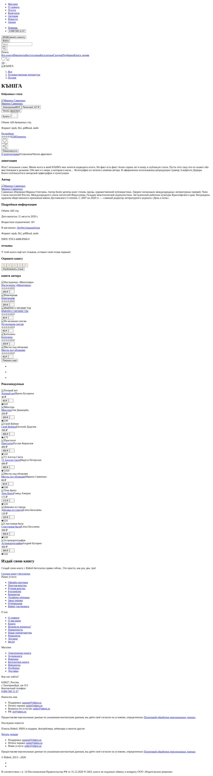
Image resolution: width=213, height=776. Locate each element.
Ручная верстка (16, 588)
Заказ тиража (15, 600)
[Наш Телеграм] (9, 766)
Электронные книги (19, 653)
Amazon (29, 227)
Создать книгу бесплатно (15, 573)
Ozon (37, 227)
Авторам (13, 16)
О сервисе (13, 7)
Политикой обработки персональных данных (170, 717)
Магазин (13, 4)
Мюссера (6, 410)
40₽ (5, 400)
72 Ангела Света (10, 460)
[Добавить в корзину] (14, 115)
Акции (12, 22)
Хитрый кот (8, 393)
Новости (13, 19)
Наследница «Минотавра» (16, 285)
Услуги (12, 10)
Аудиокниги (15, 656)
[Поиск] (4, 48)
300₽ (5, 534)
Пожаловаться (10, 151)
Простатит (7, 443)
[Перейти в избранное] (3, 60)
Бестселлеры (33, 55)
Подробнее (7, 133)
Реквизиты (14, 635)
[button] (106, 48)
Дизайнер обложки (19, 597)
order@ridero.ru (41, 708)
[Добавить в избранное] (4, 140)
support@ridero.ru (31, 702)
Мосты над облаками (13, 350)
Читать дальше (9, 734)
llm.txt (11, 641)
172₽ (5, 500)
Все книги (7, 55)
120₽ (5, 517)
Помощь (12, 27)
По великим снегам (12, 324)
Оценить (21, 136)
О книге (6, 154)
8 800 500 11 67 (9, 691)
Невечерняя (8, 298)
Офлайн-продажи (18, 582)
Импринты (19, 55)
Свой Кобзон (8, 426)
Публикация (15, 603)
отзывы (15, 154)
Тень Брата (7, 493)
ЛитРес (21, 227)
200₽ (5, 292)
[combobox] (106, 44)
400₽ (5, 450)
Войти (6, 40)
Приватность (15, 629)
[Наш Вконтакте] (9, 763)
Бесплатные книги (18, 662)
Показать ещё (10, 360)
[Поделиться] (4, 146)
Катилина (6, 337)
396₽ (5, 434)
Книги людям (81, 55)
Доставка (13, 671)
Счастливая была (11, 526)
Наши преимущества (20, 632)
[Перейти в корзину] (7, 60)
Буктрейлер (14, 591)
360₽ (5, 550)
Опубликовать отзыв (13, 269)
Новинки (13, 659)
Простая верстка (17, 585)
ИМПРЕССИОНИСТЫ (14, 311)
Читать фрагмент (11, 111)
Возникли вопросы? (19, 626)
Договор (13, 638)
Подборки (68, 55)
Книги (11, 623)
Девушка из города (12, 510)
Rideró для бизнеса (18, 606)
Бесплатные (46, 55)
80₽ (5, 318)
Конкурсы (13, 13)
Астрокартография (12, 543)
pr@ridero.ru (19, 711)
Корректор (14, 594)
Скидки (57, 55)
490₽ (5, 467)
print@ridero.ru (34, 705)
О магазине (14, 620)
